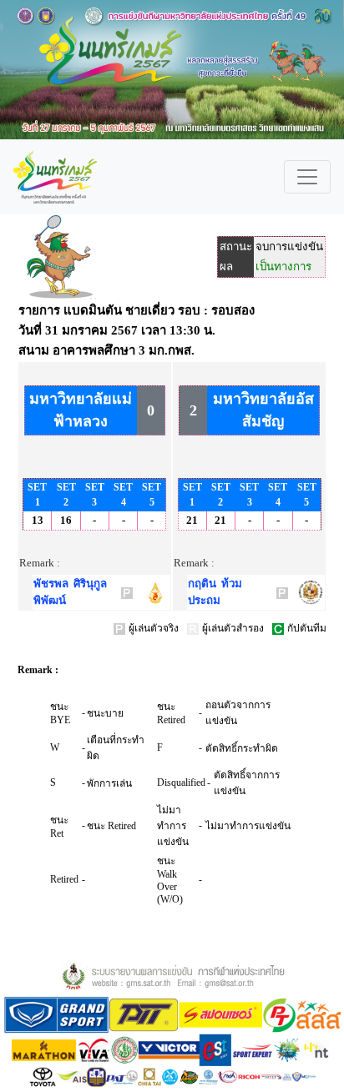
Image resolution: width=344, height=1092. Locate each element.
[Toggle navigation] (307, 177)
